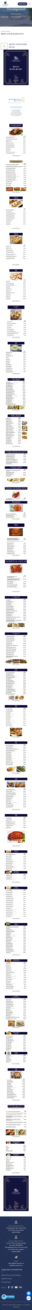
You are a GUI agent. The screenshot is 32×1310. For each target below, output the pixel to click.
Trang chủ (5, 17)
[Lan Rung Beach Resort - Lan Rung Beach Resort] (5, 4)
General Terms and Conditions (11, 1275)
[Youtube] (16, 1287)
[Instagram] (12, 1287)
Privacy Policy (5, 1282)
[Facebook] (8, 1287)
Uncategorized (15, 17)
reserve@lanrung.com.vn (16, 1263)
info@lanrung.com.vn (16, 1265)
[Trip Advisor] (20, 1287)
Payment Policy (6, 1278)
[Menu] (30, 4)
